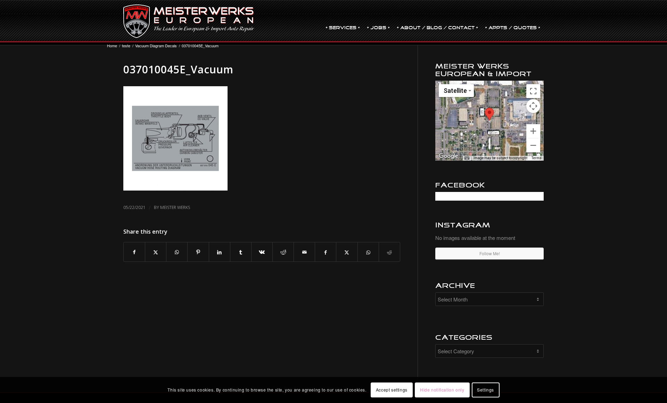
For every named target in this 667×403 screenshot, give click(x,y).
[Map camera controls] (533, 106)
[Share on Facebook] (134, 252)
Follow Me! (489, 253)
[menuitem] (342, 21)
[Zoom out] (533, 145)
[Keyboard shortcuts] (466, 158)
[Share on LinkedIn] (219, 252)
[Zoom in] (533, 131)
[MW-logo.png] (188, 21)
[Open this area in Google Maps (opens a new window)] (448, 156)
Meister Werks (175, 207)
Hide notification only (442, 390)
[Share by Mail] (304, 252)
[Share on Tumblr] (240, 252)
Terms (537, 158)
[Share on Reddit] (283, 252)
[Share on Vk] (262, 252)
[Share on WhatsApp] (176, 252)
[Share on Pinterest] (198, 252)
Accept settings (391, 390)
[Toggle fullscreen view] (533, 91)
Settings (485, 390)
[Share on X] (155, 252)
